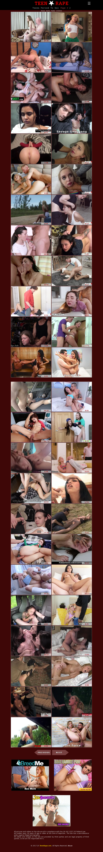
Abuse (70, 846)
